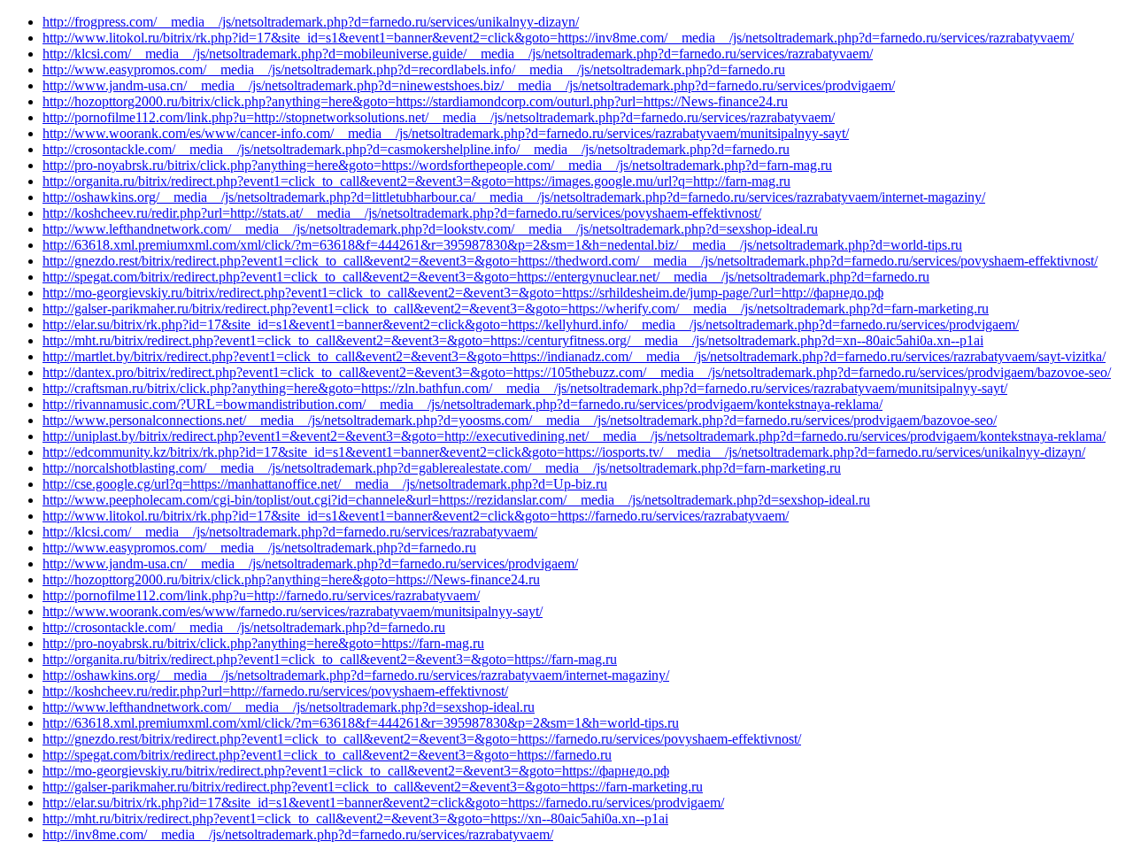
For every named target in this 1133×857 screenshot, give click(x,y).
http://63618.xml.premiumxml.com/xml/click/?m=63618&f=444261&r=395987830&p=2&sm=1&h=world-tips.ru (360, 722)
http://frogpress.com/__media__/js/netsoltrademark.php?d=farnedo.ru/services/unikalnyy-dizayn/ (310, 21)
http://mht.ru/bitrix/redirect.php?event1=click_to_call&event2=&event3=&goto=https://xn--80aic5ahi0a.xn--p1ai (355, 818)
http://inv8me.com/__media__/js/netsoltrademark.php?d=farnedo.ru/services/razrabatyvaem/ (297, 834)
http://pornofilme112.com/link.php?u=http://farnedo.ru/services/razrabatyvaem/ (261, 595)
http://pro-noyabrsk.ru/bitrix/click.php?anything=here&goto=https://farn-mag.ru (263, 643)
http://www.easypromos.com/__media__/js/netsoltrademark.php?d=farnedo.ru (259, 547)
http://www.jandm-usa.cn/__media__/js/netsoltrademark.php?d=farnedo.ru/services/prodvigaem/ (310, 563)
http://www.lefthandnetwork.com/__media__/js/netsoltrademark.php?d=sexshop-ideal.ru (288, 706)
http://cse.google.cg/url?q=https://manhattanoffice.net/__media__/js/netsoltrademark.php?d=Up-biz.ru (324, 483)
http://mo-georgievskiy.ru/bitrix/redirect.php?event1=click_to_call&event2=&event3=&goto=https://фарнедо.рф (355, 770)
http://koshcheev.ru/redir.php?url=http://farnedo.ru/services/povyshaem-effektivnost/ (275, 691)
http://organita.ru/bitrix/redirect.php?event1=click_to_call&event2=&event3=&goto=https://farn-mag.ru (329, 659)
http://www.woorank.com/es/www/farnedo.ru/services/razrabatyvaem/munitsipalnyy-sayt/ (292, 611)
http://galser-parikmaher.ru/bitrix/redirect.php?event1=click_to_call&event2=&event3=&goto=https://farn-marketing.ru (372, 786)
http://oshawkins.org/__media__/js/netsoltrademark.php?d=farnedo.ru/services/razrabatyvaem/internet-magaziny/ (355, 675)
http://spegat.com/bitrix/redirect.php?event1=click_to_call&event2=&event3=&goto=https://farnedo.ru (327, 754)
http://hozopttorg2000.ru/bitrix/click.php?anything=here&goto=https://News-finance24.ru (291, 579)
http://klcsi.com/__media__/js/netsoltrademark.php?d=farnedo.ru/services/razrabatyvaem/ (289, 531)
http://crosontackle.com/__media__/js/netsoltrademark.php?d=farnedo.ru (243, 627)
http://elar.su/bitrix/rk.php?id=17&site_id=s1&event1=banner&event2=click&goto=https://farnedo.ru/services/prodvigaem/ (383, 802)
